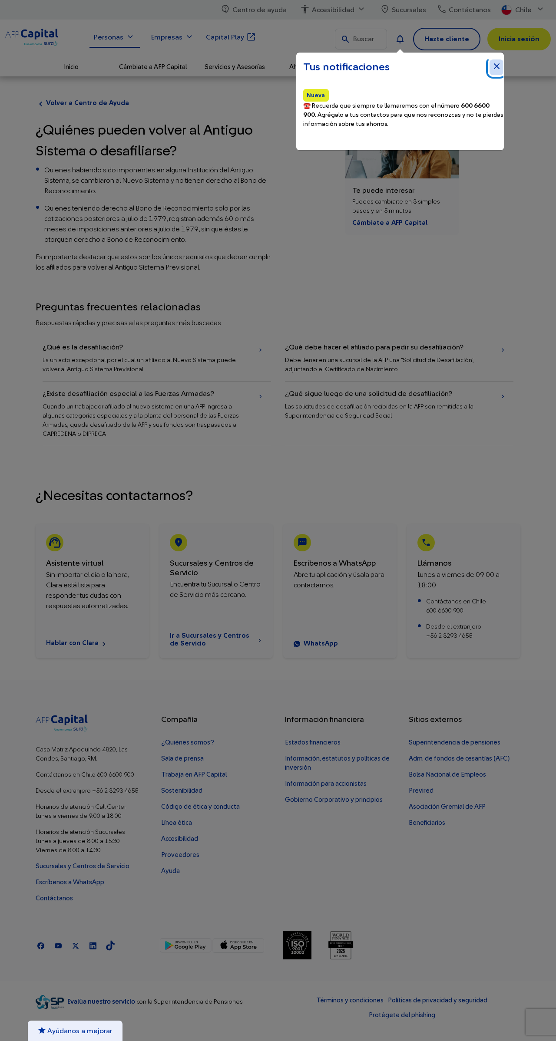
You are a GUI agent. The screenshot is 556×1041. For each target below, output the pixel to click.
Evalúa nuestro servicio (101, 1001)
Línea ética (176, 823)
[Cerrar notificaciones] (496, 67)
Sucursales (409, 10)
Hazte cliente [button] (446, 39)
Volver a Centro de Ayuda (87, 103)
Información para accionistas (326, 784)
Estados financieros (313, 742)
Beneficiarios (427, 823)
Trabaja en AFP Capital (194, 774)
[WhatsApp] (340, 591)
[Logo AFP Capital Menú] (42, 38)
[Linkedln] (93, 945)
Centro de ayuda (259, 10)
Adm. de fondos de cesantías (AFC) (459, 758)
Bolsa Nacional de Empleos (447, 774)
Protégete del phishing (402, 1015)
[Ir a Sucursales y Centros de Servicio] (216, 591)
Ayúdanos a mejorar (79, 1031)
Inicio (71, 67)
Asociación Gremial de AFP (447, 807)
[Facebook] (41, 945)
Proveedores (180, 855)
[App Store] (238, 945)
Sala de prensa (182, 758)
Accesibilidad (333, 10)
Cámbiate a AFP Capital (389, 223)
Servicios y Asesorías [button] (235, 67)
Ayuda (170, 871)
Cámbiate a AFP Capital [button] (153, 67)
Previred (421, 790)
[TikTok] (110, 945)
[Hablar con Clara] (92, 591)
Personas (108, 37)
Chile (523, 10)
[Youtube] (58, 945)
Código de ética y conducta (200, 807)
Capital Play (225, 37)
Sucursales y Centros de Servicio (82, 866)
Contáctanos (470, 10)
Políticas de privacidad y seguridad (437, 1000)
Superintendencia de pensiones (454, 742)
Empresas (166, 37)
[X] (75, 945)
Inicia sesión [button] (519, 39)
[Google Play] (185, 945)
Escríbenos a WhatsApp (70, 882)
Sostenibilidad (181, 790)
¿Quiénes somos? (187, 742)
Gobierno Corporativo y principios (334, 800)
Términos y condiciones (350, 1000)
